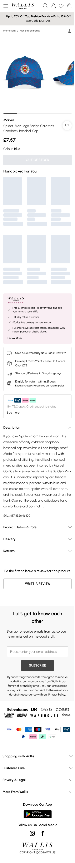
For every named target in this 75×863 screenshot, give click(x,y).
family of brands (18, 686)
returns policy (57, 385)
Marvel (8, 120)
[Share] (69, 30)
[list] (37, 75)
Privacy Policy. (57, 694)
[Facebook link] (42, 833)
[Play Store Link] (38, 814)
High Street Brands (30, 30)
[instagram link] (32, 833)
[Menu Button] (5, 5)
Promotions (9, 30)
